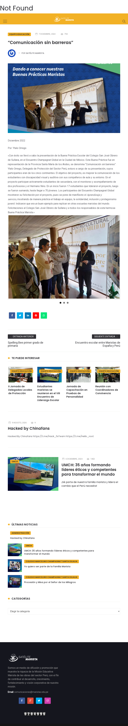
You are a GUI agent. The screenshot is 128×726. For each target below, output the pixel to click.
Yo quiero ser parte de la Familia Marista (47, 566)
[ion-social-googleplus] (30, 701)
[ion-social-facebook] (22, 701)
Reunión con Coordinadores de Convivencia (106, 390)
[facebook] (12, 315)
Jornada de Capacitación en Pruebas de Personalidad (76, 391)
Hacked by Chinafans (29, 428)
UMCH (15, 461)
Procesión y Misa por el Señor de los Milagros (50, 582)
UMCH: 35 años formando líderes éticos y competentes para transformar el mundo (89, 469)
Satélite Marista (35, 53)
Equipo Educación (19, 34)
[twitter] (20, 315)
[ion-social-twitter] (39, 701)
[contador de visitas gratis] (35, 713)
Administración (20, 533)
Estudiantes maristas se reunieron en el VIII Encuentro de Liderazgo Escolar (48, 393)
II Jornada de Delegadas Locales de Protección (20, 390)
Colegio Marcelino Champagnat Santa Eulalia (51, 561)
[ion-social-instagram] (47, 701)
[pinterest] (36, 315)
